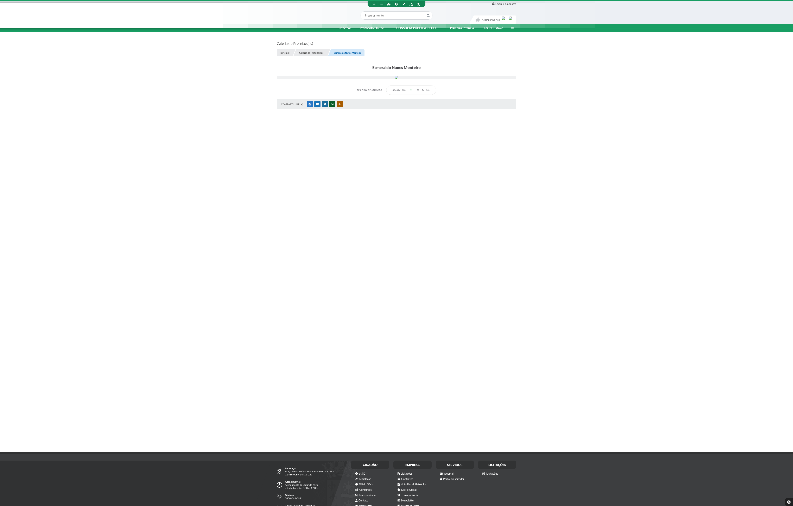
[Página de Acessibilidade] (418, 4)
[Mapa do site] (411, 4)
